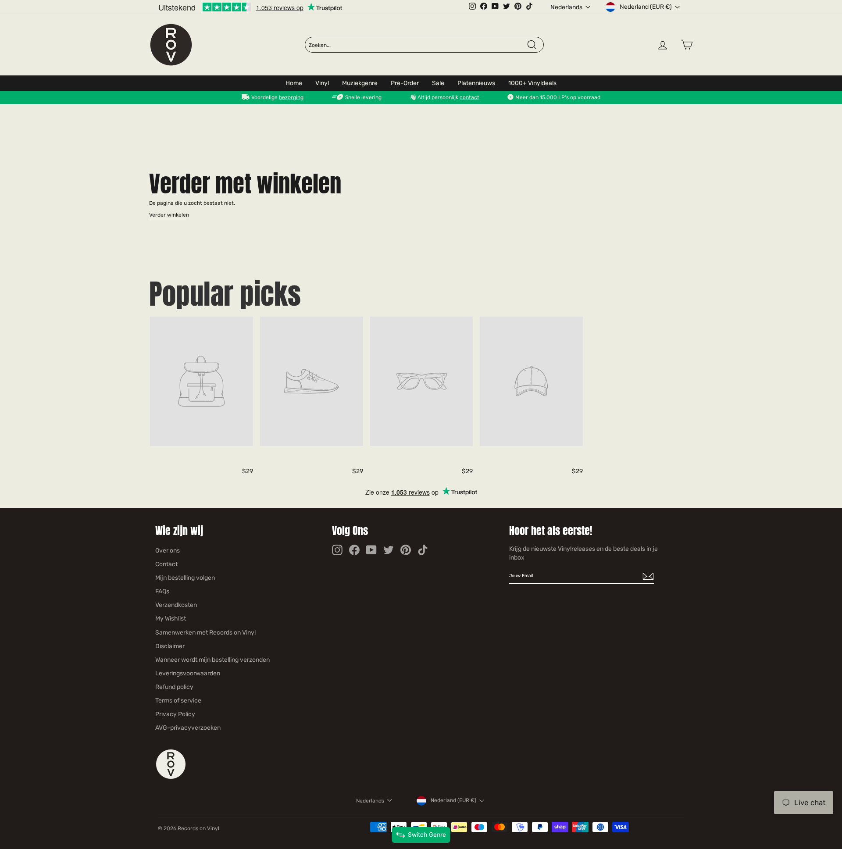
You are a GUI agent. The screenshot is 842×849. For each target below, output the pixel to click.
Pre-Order (405, 83)
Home (293, 83)
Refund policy (174, 687)
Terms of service (178, 700)
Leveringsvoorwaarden (187, 673)
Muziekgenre (360, 83)
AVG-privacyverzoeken (188, 727)
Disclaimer (170, 646)
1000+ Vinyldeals (532, 83)
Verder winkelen (169, 215)
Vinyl (322, 83)
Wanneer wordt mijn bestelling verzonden (212, 660)
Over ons (167, 550)
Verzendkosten (176, 605)
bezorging (291, 97)
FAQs (162, 591)
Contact (166, 564)
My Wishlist (170, 618)
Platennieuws (476, 83)
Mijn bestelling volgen (185, 577)
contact (469, 97)
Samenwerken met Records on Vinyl (205, 632)
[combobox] (417, 45)
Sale (438, 83)
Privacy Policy (175, 714)
